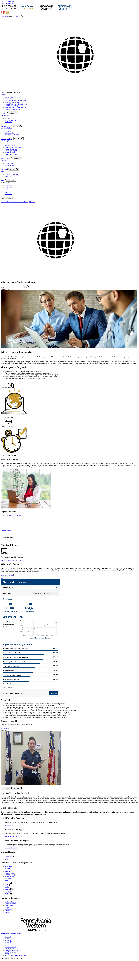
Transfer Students (10, 152)
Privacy (7, 953)
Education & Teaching (11, 106)
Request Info (8, 187)
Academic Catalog (18, 202)
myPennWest (8, 194)
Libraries (32, 202)
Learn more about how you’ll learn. (11, 560)
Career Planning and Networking (14, 147)
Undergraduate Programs (12, 97)
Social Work (8, 866)
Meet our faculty (6, 530)
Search (3, 287)
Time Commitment (10, 120)
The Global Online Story (12, 174)
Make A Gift (8, 938)
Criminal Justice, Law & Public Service (16, 104)
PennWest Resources (7, 198)
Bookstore (8, 912)
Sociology (8, 868)
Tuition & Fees (9, 825)
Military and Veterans (11, 154)
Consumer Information (11, 950)
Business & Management (12, 102)
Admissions (8, 185)
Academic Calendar (7, 202)
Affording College (6, 128)
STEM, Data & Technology (13, 109)
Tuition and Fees (9, 133)
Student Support (5, 141)
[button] (7, 16)
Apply (6, 189)
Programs (3, 94)
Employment (8, 909)
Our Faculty (8, 122)
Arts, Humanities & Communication (15, 100)
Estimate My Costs (10, 131)
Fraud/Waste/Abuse (10, 952)
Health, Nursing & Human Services (15, 107)
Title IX (7, 945)
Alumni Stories (9, 165)
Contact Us (8, 176)
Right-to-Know (9, 948)
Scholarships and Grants (12, 134)
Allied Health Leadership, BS (13, 515)
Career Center (9, 905)
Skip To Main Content (7, 1)
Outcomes (4, 160)
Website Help (9, 942)
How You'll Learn (10, 118)
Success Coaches (10, 145)
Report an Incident (10, 947)
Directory (26, 202)
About (3, 171)
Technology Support (11, 151)
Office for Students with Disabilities (15, 955)
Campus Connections (11, 149)
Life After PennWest (11, 848)
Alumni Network (10, 163)
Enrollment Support (10, 144)
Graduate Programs (10, 99)
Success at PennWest (11, 836)
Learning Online (6, 115)
